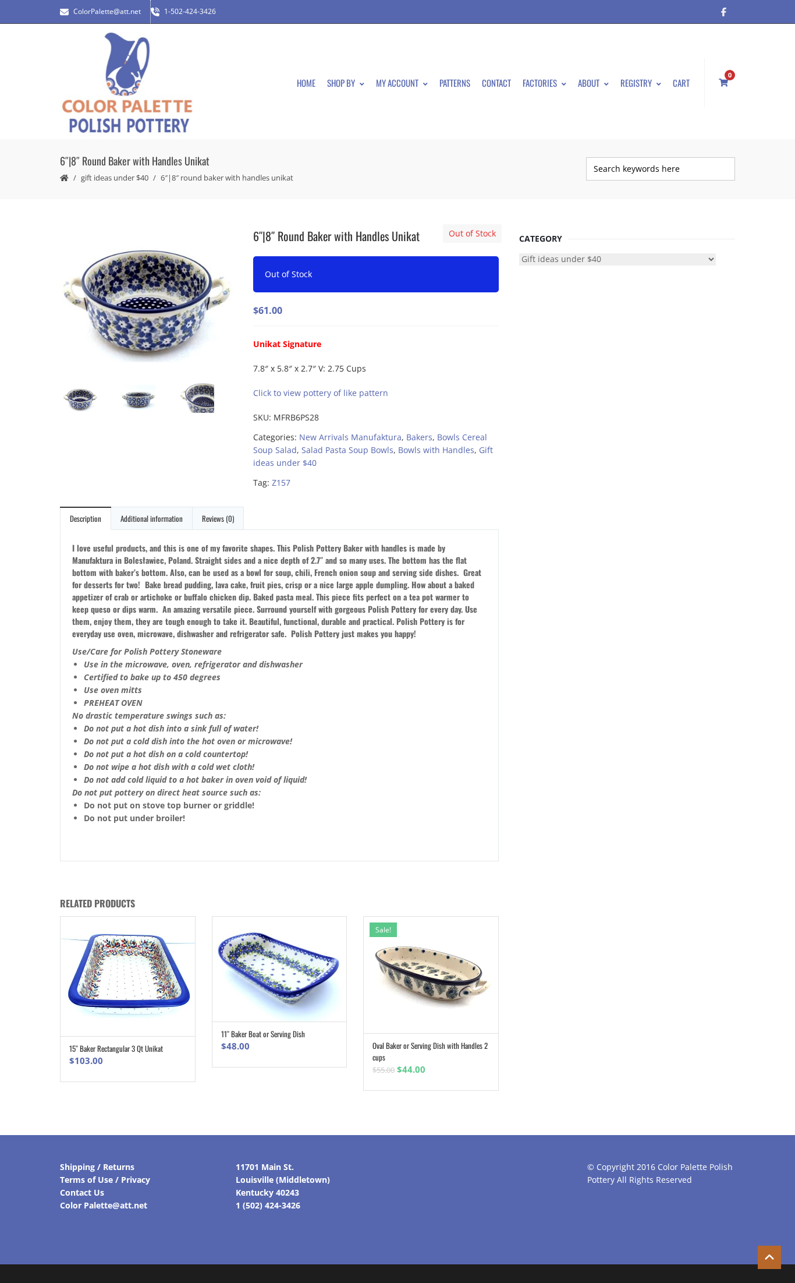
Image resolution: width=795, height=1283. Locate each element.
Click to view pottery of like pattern (320, 392)
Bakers (419, 437)
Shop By (341, 82)
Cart (681, 82)
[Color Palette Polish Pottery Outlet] (127, 83)
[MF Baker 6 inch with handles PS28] (147, 400)
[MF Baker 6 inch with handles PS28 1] (147, 298)
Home (306, 82)
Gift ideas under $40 (114, 177)
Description (85, 518)
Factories (540, 82)
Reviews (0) (218, 518)
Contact (496, 82)
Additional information (151, 518)
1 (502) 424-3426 (268, 1205)
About (588, 82)
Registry (636, 82)
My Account (397, 82)
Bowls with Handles (436, 449)
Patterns (454, 82)
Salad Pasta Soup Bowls (347, 449)
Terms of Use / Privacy (105, 1179)
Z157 (281, 482)
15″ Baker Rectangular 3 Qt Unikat (116, 1048)
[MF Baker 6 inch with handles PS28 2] (205, 399)
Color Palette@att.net (103, 1205)
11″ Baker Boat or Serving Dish (263, 1034)
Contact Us (82, 1192)
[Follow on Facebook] (723, 11)
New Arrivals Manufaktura (350, 437)
